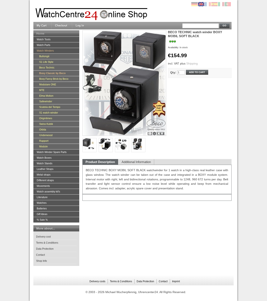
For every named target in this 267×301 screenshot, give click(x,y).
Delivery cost (43, 236)
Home (40, 33)
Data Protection (45, 248)
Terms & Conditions (47, 242)
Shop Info (41, 260)
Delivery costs (97, 281)
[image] (138, 145)
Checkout (61, 25)
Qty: (173, 72)
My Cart (42, 25)
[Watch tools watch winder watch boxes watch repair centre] (90, 11)
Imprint (176, 281)
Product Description (100, 162)
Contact (40, 254)
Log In (80, 25)
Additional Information (136, 162)
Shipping (192, 63)
